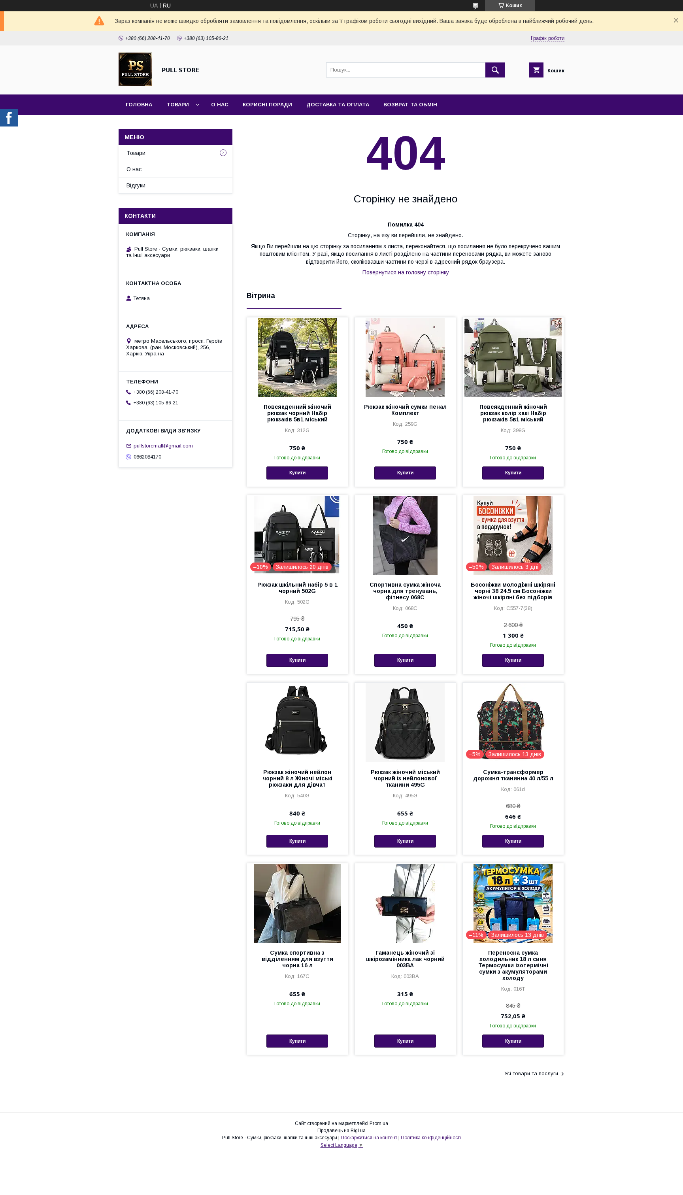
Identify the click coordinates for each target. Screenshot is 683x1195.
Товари (177, 105)
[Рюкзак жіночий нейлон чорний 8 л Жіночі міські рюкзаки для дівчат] (297, 722)
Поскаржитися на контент (369, 1137)
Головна (139, 105)
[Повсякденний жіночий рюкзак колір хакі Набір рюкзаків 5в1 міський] (513, 356)
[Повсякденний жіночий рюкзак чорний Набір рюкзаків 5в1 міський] (297, 356)
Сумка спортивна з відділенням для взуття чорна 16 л (297, 959)
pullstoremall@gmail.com (163, 446)
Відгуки (135, 185)
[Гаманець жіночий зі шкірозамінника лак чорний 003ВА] (405, 902)
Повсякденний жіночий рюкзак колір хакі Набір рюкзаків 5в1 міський (513, 413)
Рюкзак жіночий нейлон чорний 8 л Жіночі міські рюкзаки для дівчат (297, 778)
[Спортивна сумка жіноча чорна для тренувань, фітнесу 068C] (405, 534)
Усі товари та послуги (531, 1073)
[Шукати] (495, 69)
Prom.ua (379, 1123)
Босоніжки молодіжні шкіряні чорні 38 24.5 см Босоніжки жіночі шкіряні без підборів (513, 590)
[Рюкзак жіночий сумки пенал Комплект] (405, 356)
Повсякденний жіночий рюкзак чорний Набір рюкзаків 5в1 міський (297, 413)
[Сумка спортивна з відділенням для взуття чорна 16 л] (297, 902)
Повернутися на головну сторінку (405, 272)
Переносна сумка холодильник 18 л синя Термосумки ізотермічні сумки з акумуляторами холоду (513, 965)
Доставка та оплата (337, 105)
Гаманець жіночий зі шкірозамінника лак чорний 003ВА (405, 959)
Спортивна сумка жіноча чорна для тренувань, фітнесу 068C (405, 590)
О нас (219, 105)
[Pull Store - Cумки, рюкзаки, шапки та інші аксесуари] (135, 84)
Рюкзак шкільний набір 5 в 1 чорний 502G (297, 587)
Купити (297, 473)
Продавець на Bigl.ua (341, 1130)
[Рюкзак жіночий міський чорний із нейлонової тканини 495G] (405, 722)
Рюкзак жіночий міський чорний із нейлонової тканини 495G (405, 778)
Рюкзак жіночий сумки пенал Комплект (405, 410)
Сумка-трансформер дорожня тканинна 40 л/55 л (513, 775)
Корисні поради (267, 105)
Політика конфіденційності (431, 1137)
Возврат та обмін (410, 105)
